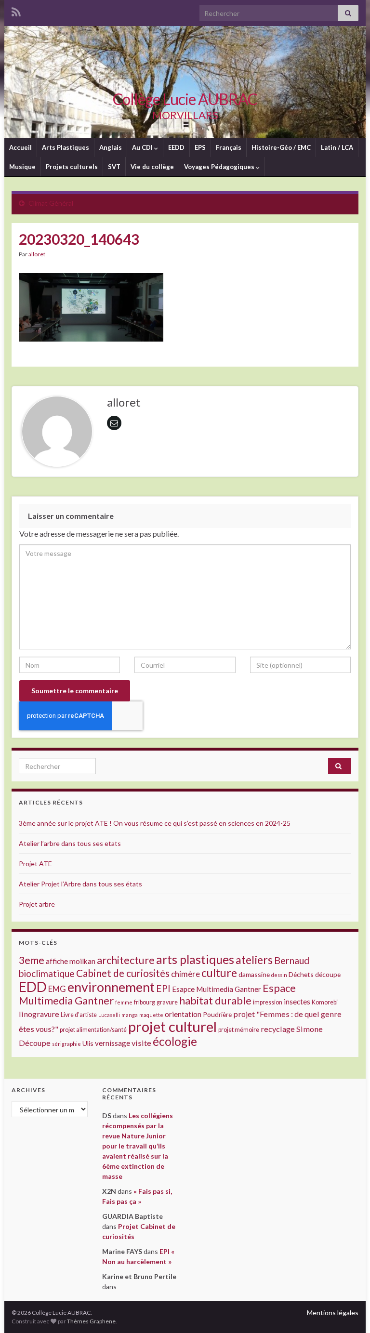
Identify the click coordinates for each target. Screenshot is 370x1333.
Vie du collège (152, 167)
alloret (36, 254)
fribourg (144, 1002)
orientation (183, 1014)
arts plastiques (195, 959)
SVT (114, 167)
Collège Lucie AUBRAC (185, 99)
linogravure (39, 1013)
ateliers (254, 959)
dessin (279, 975)
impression (267, 1002)
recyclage (278, 1028)
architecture (126, 959)
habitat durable (215, 1000)
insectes (297, 1001)
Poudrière (217, 1014)
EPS (200, 147)
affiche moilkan (70, 961)
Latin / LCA (337, 147)
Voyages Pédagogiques (220, 167)
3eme (31, 960)
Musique (22, 167)
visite (141, 1042)
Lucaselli (109, 1015)
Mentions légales (332, 1312)
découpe (328, 974)
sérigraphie (66, 1044)
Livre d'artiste (79, 1014)
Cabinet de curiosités (123, 973)
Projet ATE (35, 863)
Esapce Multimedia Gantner (216, 989)
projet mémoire (238, 1029)
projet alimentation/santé (93, 1029)
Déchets (301, 974)
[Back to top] (348, 1311)
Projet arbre (37, 904)
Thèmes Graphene (91, 1321)
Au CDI (143, 147)
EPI (163, 988)
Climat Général (50, 203)
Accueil (20, 147)
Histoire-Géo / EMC (281, 147)
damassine (254, 974)
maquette (151, 1015)
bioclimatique (47, 973)
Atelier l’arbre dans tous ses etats (70, 843)
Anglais (110, 147)
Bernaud (291, 960)
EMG (57, 989)
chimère (185, 974)
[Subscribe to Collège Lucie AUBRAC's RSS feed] (16, 10)
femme (123, 1002)
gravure (167, 1002)
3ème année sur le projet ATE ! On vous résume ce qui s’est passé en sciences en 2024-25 (155, 823)
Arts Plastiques (65, 147)
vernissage (112, 1043)
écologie (175, 1041)
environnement (111, 987)
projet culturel (172, 1026)
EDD (33, 986)
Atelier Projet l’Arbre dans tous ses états (80, 884)
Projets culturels (72, 167)
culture (219, 972)
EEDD (176, 147)
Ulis (87, 1043)
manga (129, 1015)
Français (228, 147)
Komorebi (325, 1002)
